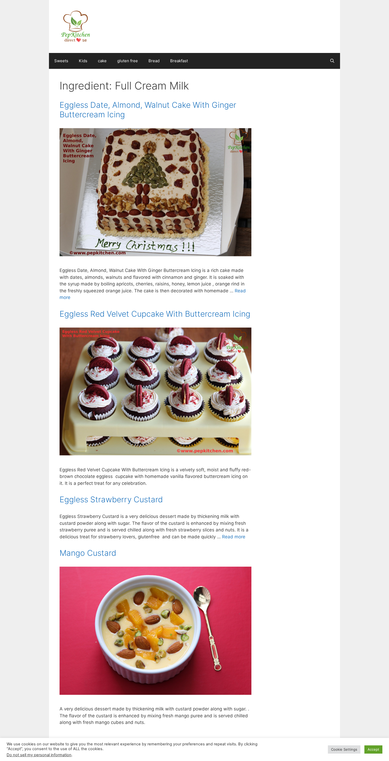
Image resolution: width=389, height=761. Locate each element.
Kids (83, 60)
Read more (233, 536)
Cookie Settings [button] (344, 749)
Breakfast (179, 60)
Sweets (61, 60)
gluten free (127, 60)
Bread (154, 60)
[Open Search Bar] (332, 61)
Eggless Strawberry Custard (111, 499)
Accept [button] (373, 749)
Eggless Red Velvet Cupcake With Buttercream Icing (155, 314)
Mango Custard (88, 553)
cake (102, 60)
